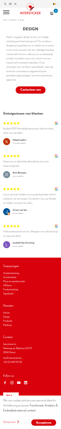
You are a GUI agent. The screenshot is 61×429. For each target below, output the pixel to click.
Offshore (7, 285)
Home (5, 20)
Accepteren (43, 422)
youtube (19, 383)
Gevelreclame (9, 277)
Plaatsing (7, 324)
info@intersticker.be (10, 4)
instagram (12, 383)
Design (6, 316)
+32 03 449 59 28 (12, 362)
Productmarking (10, 289)
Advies (6, 312)
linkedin (26, 383)
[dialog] (30, 412)
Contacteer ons (30, 89)
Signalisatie (8, 293)
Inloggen (15, 4)
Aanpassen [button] (9, 422)
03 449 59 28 (5, 4)
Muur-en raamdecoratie (14, 281)
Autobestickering (11, 273)
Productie (7, 320)
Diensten (13, 20)
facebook (5, 383)
